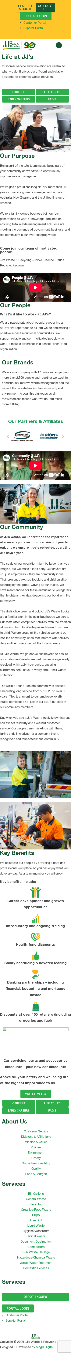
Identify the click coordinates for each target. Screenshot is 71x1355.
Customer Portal (34, 22)
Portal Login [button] (35, 16)
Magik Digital (44, 1347)
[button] (59, 45)
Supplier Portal (33, 28)
